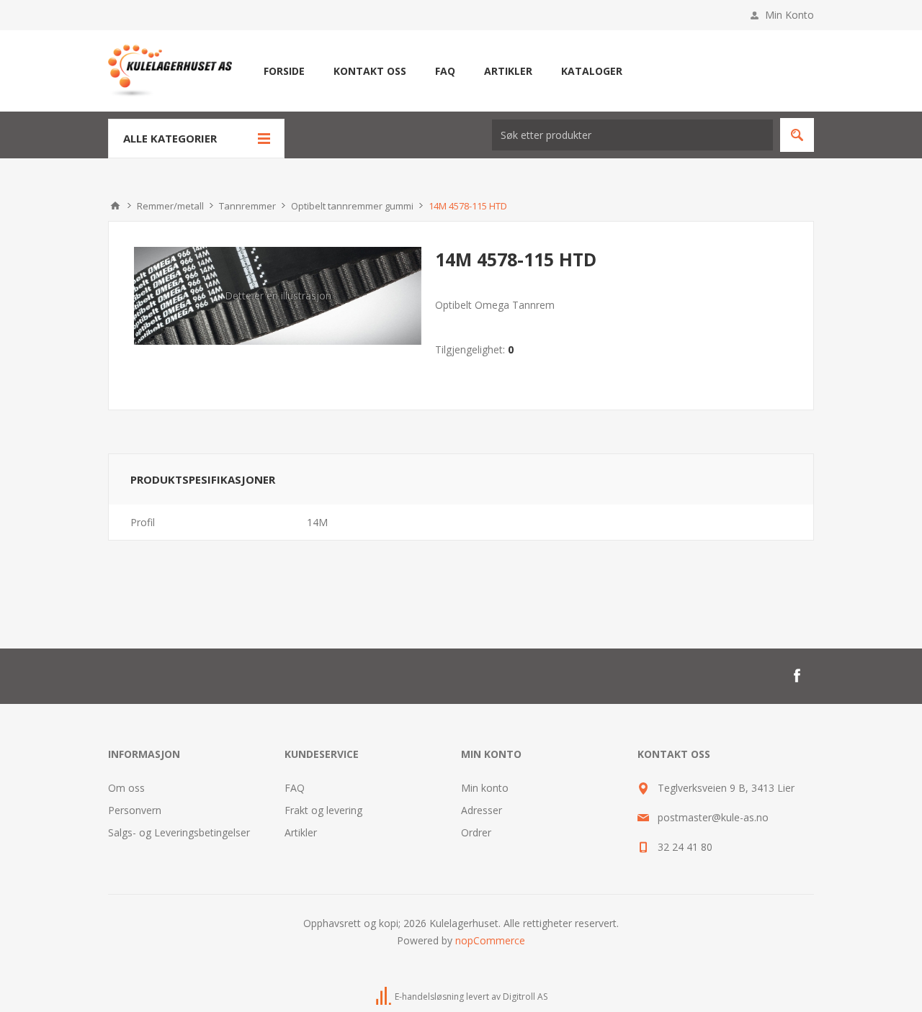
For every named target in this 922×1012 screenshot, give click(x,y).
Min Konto (789, 15)
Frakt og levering (323, 810)
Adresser (481, 810)
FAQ (295, 788)
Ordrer (476, 832)
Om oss (126, 788)
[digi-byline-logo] (385, 996)
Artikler (301, 832)
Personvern (134, 810)
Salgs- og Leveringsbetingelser (179, 832)
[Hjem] (115, 205)
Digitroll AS (525, 996)
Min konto (485, 788)
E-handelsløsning (429, 996)
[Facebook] (796, 675)
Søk (797, 135)
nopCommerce (490, 940)
